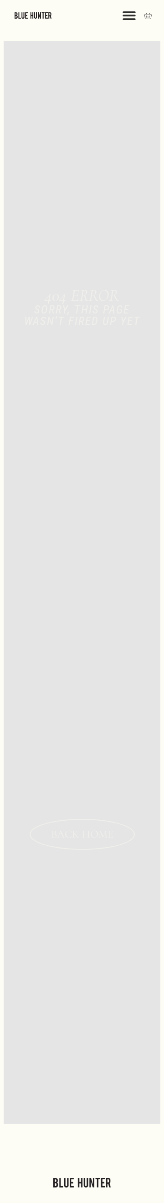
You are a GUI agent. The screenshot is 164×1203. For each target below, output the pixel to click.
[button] (129, 15)
